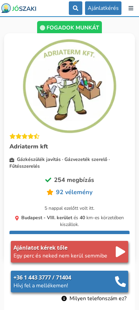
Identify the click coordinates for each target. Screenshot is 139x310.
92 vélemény (74, 192)
